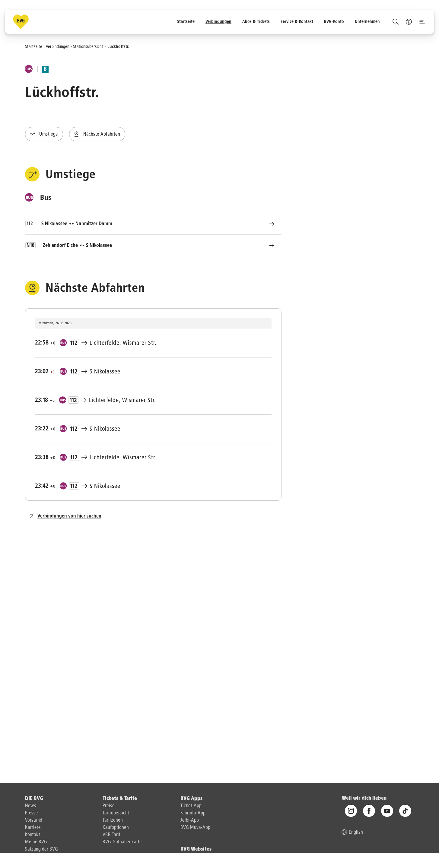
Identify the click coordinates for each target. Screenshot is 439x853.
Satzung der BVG (41, 849)
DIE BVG (34, 798)
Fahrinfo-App (192, 813)
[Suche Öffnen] (395, 22)
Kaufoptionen (116, 827)
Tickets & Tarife (120, 798)
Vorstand (33, 820)
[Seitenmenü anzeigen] (422, 22)
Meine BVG (36, 842)
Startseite (33, 46)
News (30, 806)
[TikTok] (405, 811)
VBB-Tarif (111, 835)
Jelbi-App (189, 820)
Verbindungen (57, 46)
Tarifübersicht (116, 813)
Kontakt (32, 835)
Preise (109, 806)
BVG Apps (191, 798)
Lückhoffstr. (118, 46)
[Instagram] (351, 811)
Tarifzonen (113, 820)
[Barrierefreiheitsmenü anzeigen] (409, 22)
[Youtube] (387, 811)
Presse (31, 813)
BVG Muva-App (195, 827)
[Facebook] (369, 811)
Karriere (33, 827)
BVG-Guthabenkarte (122, 842)
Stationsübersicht (88, 46)
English (356, 832)
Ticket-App (191, 806)
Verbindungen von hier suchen (69, 516)
